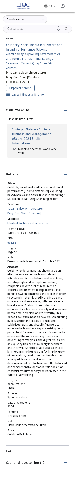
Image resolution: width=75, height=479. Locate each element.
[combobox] (50, 6)
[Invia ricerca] (66, 29)
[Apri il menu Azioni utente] (63, 6)
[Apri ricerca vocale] (58, 29)
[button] (5, 6)
